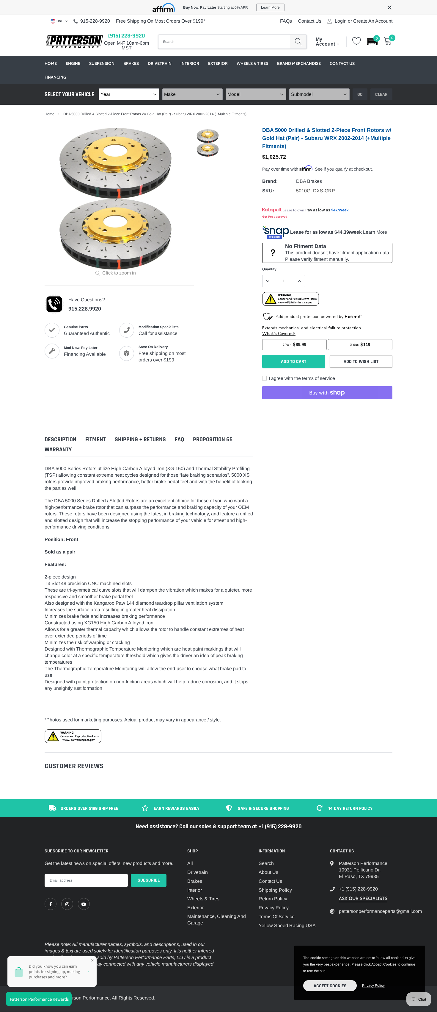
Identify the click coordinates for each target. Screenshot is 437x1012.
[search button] (298, 42)
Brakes (131, 63)
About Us (268, 872)
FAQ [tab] (179, 439)
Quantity (269, 269)
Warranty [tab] (58, 449)
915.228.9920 (84, 309)
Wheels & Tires (252, 63)
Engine (73, 63)
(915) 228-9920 (126, 36)
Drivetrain (160, 63)
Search (266, 863)
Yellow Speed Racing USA (287, 925)
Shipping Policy (275, 890)
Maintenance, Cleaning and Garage (216, 919)
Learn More (375, 232)
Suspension (101, 63)
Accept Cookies (330, 986)
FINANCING (55, 77)
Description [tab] (60, 439)
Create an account (372, 21)
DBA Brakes (309, 181)
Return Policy (273, 898)
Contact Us (309, 21)
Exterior (218, 63)
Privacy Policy (274, 907)
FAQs (286, 21)
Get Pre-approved (274, 216)
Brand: (270, 181)
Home (51, 63)
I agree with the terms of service (301, 378)
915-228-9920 (95, 21)
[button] (372, 41)
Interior (189, 63)
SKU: (268, 190)
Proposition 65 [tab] (212, 439)
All (190, 863)
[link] (50, 904)
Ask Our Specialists (363, 898)
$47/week (339, 210)
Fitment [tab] (95, 439)
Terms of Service (277, 916)
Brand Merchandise (299, 63)
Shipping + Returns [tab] (140, 439)
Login (341, 21)
